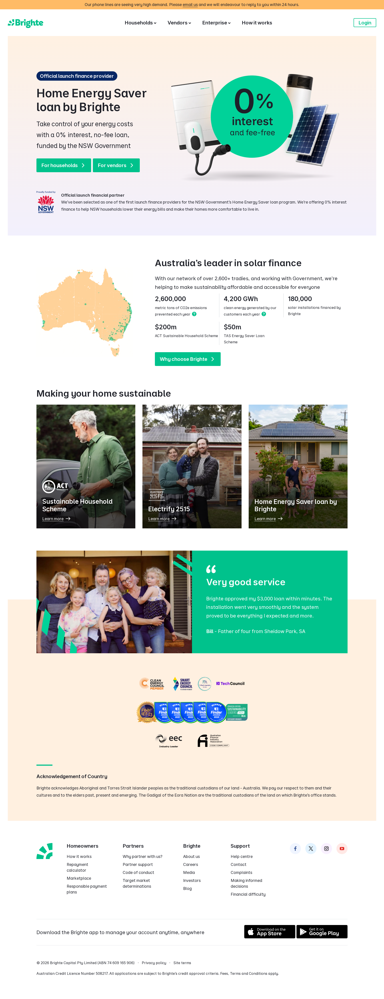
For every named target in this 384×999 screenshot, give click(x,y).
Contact (238, 864)
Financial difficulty (248, 894)
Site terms (182, 963)
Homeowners (82, 846)
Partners (133, 846)
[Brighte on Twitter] (310, 848)
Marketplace (79, 878)
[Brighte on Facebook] (295, 848)
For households (59, 165)
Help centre (242, 856)
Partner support (138, 864)
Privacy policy (154, 963)
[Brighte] (25, 22)
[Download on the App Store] (269, 936)
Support (240, 846)
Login (364, 23)
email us (190, 4)
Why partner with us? (142, 856)
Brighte (191, 846)
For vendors (112, 165)
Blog (187, 888)
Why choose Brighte (183, 359)
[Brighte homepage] (44, 850)
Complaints (241, 872)
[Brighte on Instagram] (326, 848)
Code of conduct (138, 872)
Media (189, 872)
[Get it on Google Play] (322, 936)
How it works (79, 856)
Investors (192, 880)
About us (191, 856)
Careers (190, 864)
